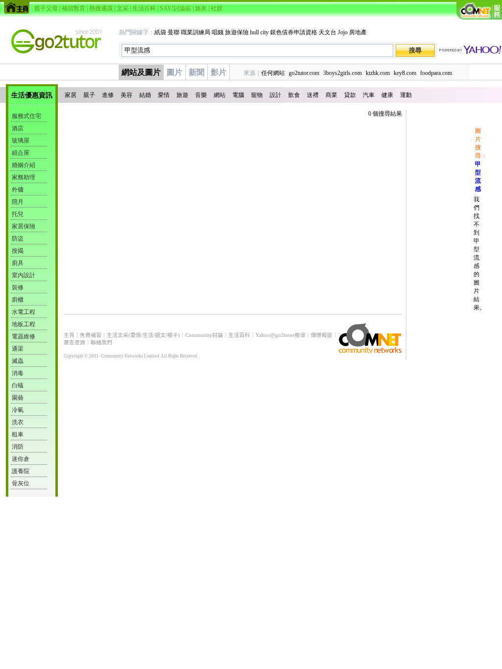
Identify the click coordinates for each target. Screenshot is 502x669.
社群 (217, 8)
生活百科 (144, 8)
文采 (122, 8)
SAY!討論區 (175, 8)
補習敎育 (73, 8)
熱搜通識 (101, 8)
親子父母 (46, 8)
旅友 (201, 8)
